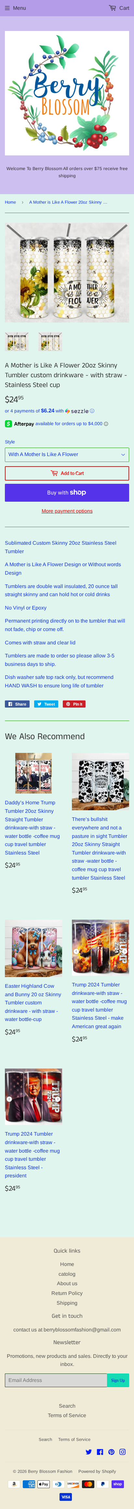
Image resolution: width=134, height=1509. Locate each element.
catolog (67, 1274)
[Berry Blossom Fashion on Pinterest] (111, 1453)
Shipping (67, 1303)
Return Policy (67, 1293)
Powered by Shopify (97, 1471)
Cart (123, 8)
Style (10, 441)
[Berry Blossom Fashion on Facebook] (100, 1453)
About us (67, 1283)
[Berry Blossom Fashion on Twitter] (89, 1453)
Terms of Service (67, 1415)
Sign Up (118, 1380)
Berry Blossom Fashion (50, 1471)
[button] (67, 411)
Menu (19, 8)
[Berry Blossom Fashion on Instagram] (122, 1453)
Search (67, 1406)
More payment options (67, 511)
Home (10, 202)
